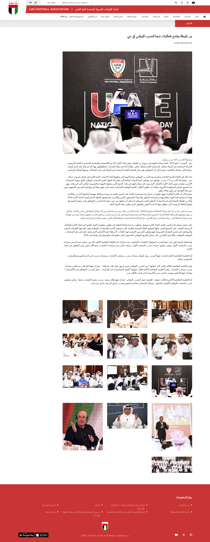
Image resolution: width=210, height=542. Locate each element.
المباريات (187, 16)
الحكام (97, 505)
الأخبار (197, 16)
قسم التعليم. (183, 505)
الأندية (166, 16)
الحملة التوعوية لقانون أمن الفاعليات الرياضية (126, 512)
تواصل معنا (50, 512)
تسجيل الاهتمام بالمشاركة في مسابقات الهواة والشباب (81, 513)
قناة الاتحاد (176, 16)
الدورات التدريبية (48, 505)
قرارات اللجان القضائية (180, 512)
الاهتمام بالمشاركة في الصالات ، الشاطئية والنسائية (128, 506)
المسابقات (156, 16)
